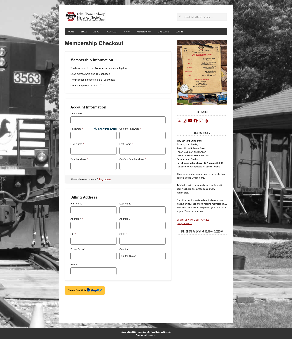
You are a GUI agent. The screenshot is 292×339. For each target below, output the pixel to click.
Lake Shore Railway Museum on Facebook (202, 231)
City (73, 234)
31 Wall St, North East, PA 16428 (193, 219)
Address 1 (76, 218)
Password (76, 128)
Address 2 (124, 218)
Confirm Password (130, 128)
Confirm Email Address (132, 159)
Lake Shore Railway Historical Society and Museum (85, 16)
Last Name (126, 144)
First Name (77, 144)
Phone (74, 264)
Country (124, 249)
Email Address (79, 159)
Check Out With (80, 291)
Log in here (105, 179)
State (123, 234)
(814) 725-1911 (184, 223)
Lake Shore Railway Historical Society (154, 332)
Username (76, 113)
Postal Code (77, 249)
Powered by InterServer (146, 335)
